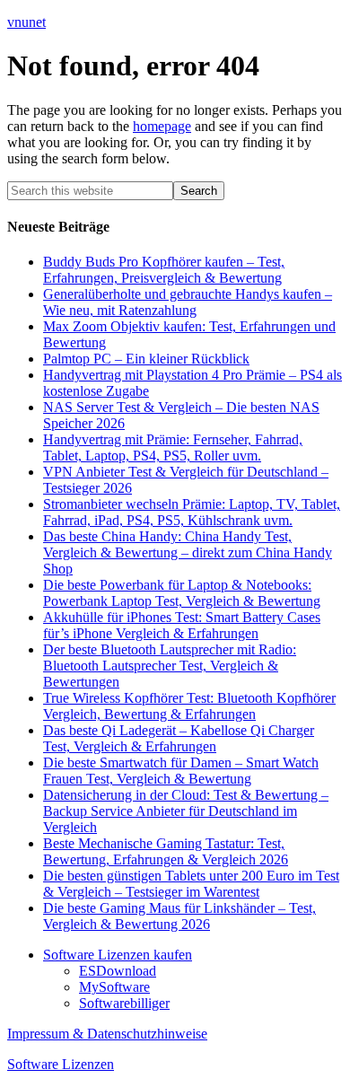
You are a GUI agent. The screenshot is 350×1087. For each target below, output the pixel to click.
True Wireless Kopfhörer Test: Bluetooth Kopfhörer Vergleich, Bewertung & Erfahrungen (189, 706)
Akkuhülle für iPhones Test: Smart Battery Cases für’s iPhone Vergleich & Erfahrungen (181, 625)
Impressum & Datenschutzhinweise (107, 1033)
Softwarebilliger (124, 1003)
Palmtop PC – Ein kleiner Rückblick (146, 358)
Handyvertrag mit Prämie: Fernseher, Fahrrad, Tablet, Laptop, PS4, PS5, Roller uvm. (172, 447)
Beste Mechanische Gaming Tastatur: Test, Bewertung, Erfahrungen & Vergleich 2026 (165, 851)
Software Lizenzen (60, 1064)
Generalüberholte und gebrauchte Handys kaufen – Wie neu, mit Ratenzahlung (187, 302)
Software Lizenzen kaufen (117, 954)
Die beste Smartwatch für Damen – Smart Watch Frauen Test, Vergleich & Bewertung (181, 770)
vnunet (26, 22)
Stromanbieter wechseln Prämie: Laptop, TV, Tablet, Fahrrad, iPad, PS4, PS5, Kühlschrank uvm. (191, 512)
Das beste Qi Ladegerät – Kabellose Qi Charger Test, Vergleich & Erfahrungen (178, 738)
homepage (162, 126)
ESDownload (117, 970)
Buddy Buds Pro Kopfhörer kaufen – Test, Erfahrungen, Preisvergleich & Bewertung (163, 269)
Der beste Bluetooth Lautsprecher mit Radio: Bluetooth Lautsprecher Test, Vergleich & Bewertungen (169, 665)
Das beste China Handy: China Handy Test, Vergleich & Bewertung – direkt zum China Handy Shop (187, 552)
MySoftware (114, 987)
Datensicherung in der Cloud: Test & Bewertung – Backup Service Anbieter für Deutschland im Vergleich (185, 811)
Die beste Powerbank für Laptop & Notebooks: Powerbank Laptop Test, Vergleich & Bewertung (181, 593)
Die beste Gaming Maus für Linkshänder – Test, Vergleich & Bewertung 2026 (179, 916)
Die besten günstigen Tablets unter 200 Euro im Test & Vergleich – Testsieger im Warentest (191, 883)
